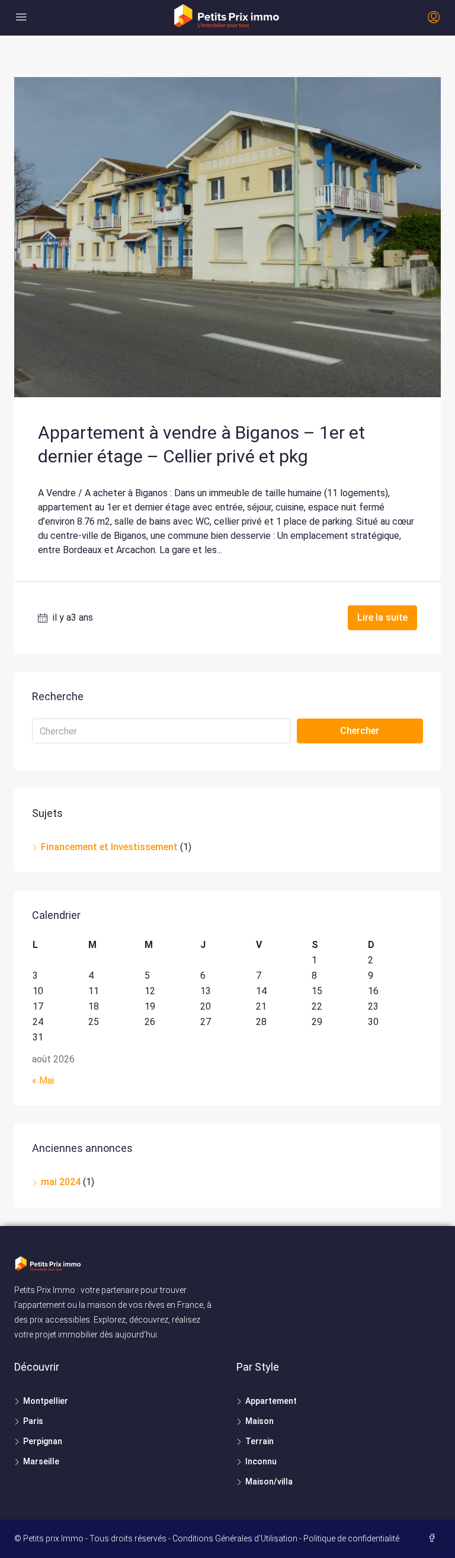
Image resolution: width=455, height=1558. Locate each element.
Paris (33, 1421)
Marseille (41, 1461)
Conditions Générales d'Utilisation (234, 1538)
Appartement (271, 1401)
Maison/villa (269, 1481)
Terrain (259, 1441)
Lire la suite (382, 617)
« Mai (43, 1080)
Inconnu (261, 1461)
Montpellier (45, 1401)
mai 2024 (61, 1181)
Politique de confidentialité (351, 1538)
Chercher (359, 730)
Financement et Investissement (109, 847)
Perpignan (42, 1441)
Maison (259, 1421)
